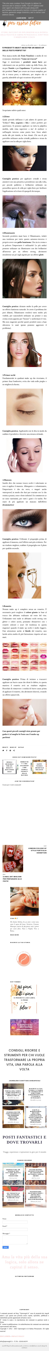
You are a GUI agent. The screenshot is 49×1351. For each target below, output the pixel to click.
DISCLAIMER (5, 1336)
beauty (5, 747)
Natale (21, 747)
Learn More (21, 18)
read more (14, 935)
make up (13, 747)
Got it (31, 18)
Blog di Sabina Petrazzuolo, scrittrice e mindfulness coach (24, 1346)
